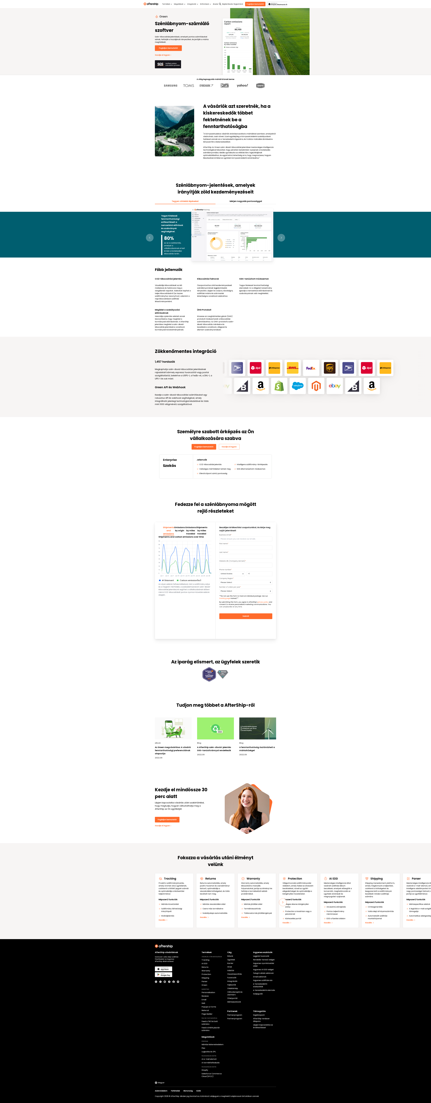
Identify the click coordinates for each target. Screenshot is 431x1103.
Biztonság (188, 1091)
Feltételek (175, 1091)
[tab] (185, 201)
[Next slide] (283, 902)
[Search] (220, 4)
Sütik (198, 1091)
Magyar (161, 1082)
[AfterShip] (151, 4)
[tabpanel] (215, 269)
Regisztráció (238, 4)
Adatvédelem (161, 1091)
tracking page (224, 598)
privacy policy (263, 602)
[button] (150, 238)
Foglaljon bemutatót (255, 4)
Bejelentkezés (227, 4)
